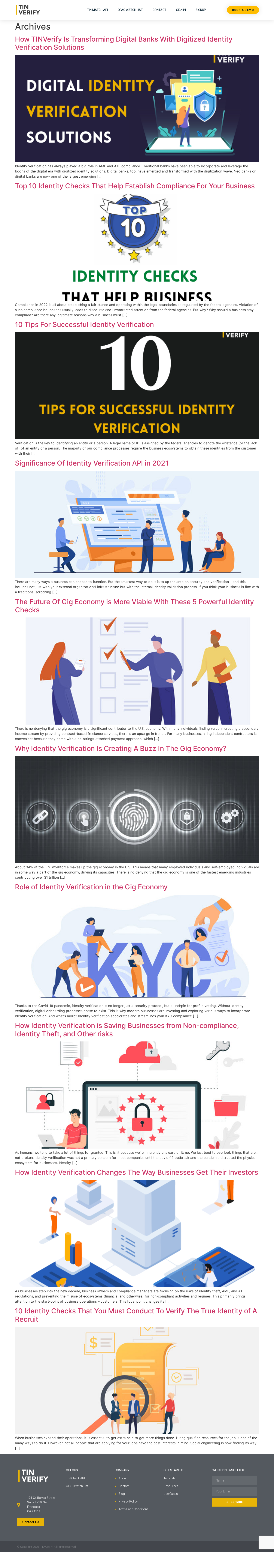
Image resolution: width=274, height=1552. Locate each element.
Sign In (181, 10)
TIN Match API (97, 10)
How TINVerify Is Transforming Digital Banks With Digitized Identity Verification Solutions (123, 43)
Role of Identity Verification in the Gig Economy (91, 887)
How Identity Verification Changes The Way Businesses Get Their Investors (136, 1172)
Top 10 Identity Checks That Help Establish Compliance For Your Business (135, 186)
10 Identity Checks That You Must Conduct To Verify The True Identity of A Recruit (136, 1315)
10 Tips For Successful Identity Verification (84, 324)
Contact (159, 10)
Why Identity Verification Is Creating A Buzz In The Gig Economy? (120, 748)
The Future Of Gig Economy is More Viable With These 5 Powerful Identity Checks (134, 606)
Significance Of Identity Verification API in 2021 (91, 463)
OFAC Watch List (130, 10)
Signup (201, 10)
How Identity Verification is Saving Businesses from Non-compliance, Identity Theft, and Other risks (127, 1029)
